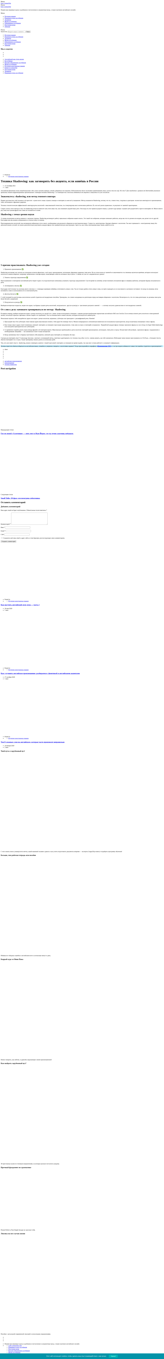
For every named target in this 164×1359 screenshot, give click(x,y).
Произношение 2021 (104, 346)
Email (3, 531)
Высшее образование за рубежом (15, 62)
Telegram (7, 26)
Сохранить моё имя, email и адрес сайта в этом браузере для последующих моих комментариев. (34, 538)
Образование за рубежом (13, 23)
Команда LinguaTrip (11, 68)
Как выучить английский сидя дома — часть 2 (20, 605)
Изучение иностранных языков (15, 66)
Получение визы (10, 25)
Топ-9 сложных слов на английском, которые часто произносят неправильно (33, 742)
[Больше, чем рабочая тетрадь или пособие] (82, 952)
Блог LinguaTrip (6, 3)
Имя (3, 527)
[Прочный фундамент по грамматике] (58, 1227)
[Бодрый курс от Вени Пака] (82, 1056)
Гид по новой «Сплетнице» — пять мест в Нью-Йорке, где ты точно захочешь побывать (37, 434)
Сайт (2, 534)
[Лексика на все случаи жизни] (82, 1331)
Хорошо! (113, 1356)
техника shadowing (11, 364)
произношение (9, 363)
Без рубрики (9, 61)
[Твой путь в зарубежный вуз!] (82, 848)
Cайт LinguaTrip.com (15, 1345)
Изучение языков (10, 16)
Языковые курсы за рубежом (14, 18)
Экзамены (8, 20)
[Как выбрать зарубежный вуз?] (82, 1160)
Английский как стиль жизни (14, 59)
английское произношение (13, 361)
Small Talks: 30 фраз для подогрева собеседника (20, 498)
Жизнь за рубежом (11, 21)
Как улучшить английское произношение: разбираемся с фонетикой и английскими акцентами (40, 673)
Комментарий (6, 524)
